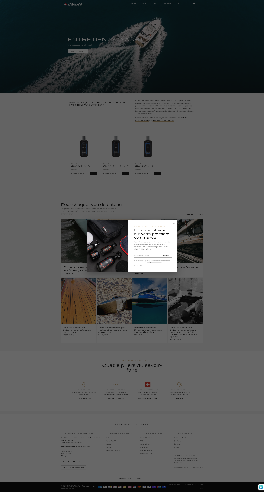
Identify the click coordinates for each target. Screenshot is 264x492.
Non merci (138, 265)
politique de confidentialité (154, 262)
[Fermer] (174, 223)
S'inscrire (165, 255)
